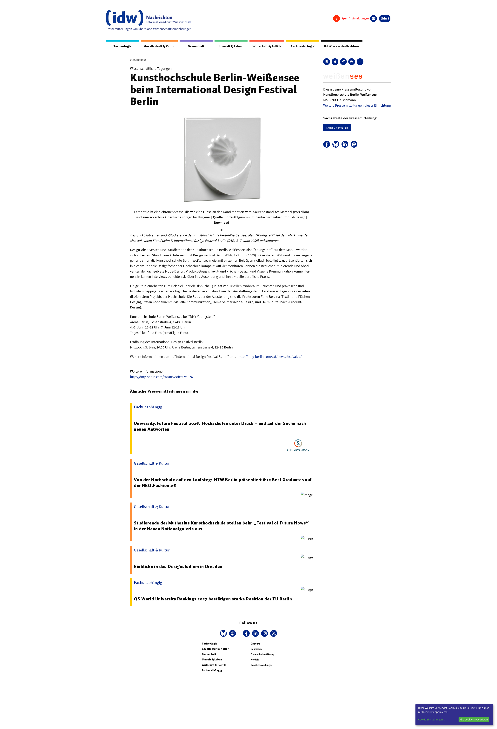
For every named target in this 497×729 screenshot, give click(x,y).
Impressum (256, 649)
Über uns (255, 643)
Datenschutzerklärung (262, 654)
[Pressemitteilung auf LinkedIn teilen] (344, 144)
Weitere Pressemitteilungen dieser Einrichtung (357, 105)
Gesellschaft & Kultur (159, 46)
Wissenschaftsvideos (343, 46)
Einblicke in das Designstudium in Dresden (178, 566)
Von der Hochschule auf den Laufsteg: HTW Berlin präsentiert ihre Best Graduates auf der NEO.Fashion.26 (223, 482)
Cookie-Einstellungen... (431, 719)
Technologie (122, 46)
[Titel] (326, 61)
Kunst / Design (337, 127)
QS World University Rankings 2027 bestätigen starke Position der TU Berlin (213, 599)
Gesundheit (196, 46)
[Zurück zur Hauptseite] (384, 18)
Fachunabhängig (302, 46)
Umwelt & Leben (230, 46)
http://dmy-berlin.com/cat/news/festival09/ (270, 356)
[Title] (343, 61)
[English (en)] (373, 18)
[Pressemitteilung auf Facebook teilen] (326, 144)
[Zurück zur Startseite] (148, 20)
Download (221, 222)
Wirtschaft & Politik (267, 46)
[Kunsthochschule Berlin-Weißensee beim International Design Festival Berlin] (335, 61)
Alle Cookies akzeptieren (474, 719)
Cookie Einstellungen (261, 665)
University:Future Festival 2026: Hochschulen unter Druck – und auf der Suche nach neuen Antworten (220, 426)
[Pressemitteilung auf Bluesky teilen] (335, 144)
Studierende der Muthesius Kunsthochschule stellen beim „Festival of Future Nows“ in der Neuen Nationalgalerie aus (221, 526)
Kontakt (255, 659)
